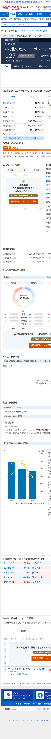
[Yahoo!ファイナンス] (17, 6)
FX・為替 (29, 14)
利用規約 (45, 720)
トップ (5, 14)
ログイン (39, 9)
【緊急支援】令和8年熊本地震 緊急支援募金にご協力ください (27, 2)
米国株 (20, 14)
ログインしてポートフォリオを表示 (34, 31)
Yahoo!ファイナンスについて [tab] (22, 709)
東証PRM (9, 40)
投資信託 (38, 14)
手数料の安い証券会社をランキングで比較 (23, 138)
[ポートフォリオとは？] (16, 30)
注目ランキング (37, 19)
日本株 (12, 14)
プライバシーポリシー (14, 720)
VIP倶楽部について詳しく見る (23, 201)
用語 (13, 103)
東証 (13, 97)
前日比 (24, 631)
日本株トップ (6, 19)
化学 (13, 44)
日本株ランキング (21, 19)
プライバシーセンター (32, 720)
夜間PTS (34, 97)
